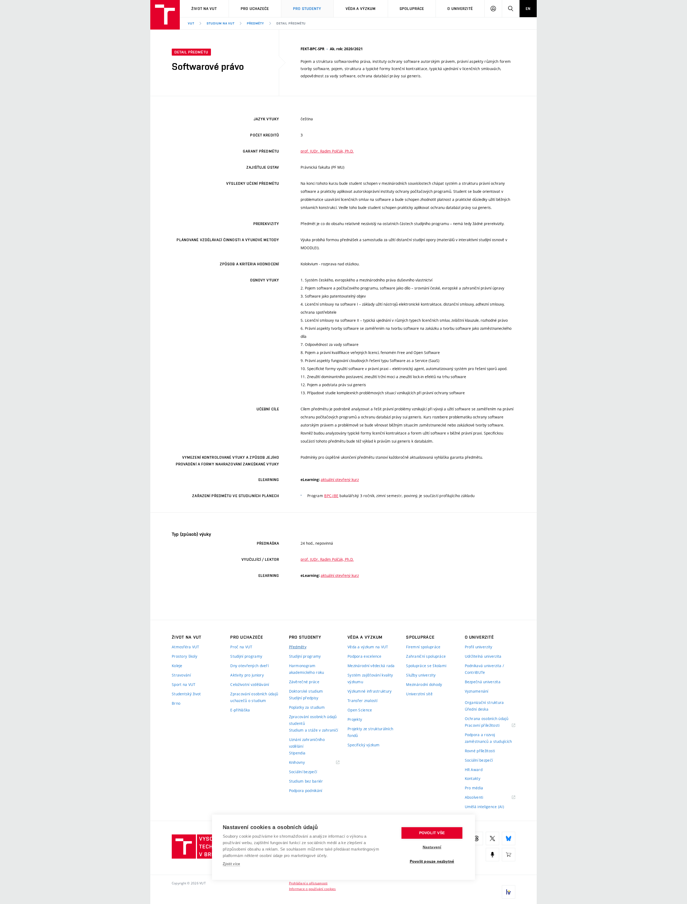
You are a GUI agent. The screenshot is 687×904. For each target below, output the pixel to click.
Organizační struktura (484, 702)
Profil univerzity (478, 646)
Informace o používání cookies (312, 889)
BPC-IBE (331, 495)
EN (528, 8)
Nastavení (432, 847)
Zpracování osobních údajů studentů (313, 720)
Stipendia (297, 752)
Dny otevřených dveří (249, 665)
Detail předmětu (291, 23)
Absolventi (481, 797)
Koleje (177, 665)
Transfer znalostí (363, 700)
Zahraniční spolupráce (426, 656)
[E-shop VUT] (508, 854)
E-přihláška (240, 710)
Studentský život (186, 693)
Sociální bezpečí (303, 771)
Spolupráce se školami (426, 665)
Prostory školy (184, 656)
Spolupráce (412, 8)
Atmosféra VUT (185, 646)
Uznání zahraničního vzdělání (307, 743)
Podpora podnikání (305, 790)
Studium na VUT (221, 23)
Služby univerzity (421, 675)
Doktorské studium (306, 691)
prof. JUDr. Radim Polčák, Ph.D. (327, 151)
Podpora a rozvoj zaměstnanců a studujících (488, 738)
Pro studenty (307, 8)
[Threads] (476, 838)
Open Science (360, 710)
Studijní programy (246, 656)
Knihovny (304, 763)
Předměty (255, 23)
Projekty (355, 719)
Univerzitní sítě (419, 693)
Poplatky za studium (307, 707)
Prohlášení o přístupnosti (308, 883)
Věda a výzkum (361, 8)
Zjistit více (231, 864)
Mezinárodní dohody (424, 684)
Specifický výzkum (364, 744)
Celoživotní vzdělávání (249, 684)
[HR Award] (508, 892)
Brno (176, 703)
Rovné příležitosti (480, 750)
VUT (191, 23)
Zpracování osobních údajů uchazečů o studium (254, 697)
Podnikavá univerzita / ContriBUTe (484, 669)
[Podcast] (492, 854)
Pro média (474, 787)
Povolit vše (432, 833)
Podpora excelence (365, 656)
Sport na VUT (183, 684)
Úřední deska (476, 709)
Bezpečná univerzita (482, 681)
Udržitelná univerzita (483, 656)
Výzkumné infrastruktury (370, 691)
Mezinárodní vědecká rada (371, 665)
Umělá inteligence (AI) (484, 806)
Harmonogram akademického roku (306, 669)
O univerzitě (460, 8)
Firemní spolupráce (423, 646)
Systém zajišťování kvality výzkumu (370, 678)
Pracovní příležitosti (489, 725)
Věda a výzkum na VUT (368, 646)
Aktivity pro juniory (247, 675)
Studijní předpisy (304, 697)
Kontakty (472, 778)
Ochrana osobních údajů (486, 718)
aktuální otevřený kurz (340, 479)
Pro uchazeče (255, 8)
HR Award (474, 769)
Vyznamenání (476, 691)
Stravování (181, 675)
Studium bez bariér (306, 781)
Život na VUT (204, 8)
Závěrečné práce (304, 681)
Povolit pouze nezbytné (432, 861)
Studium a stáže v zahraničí (313, 730)
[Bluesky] (508, 838)
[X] (492, 838)
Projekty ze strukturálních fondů (370, 732)
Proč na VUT (241, 646)
